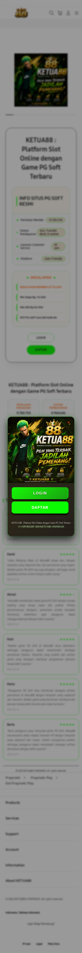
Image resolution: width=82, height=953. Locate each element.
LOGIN (40, 493)
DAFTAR (40, 507)
